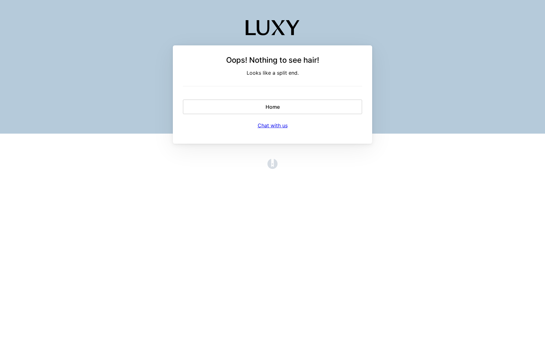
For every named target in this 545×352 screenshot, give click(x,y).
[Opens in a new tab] (272, 167)
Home (273, 107)
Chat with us (273, 125)
